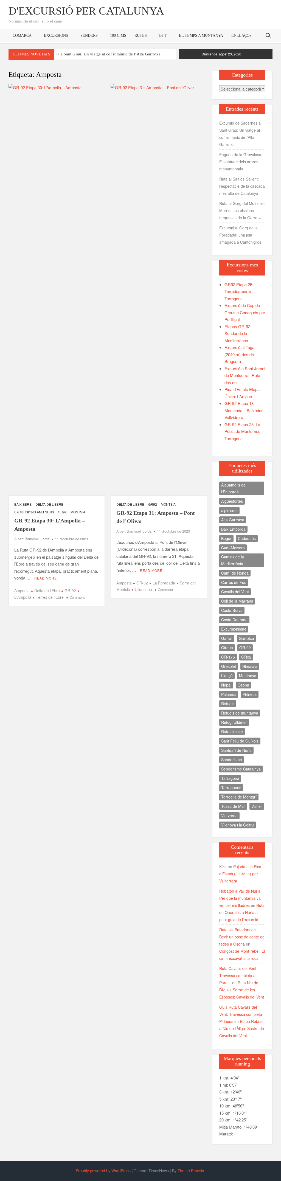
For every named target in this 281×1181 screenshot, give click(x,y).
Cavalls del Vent (235, 591)
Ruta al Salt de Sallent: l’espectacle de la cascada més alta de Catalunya (242, 186)
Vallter (256, 806)
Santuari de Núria (236, 750)
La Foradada (164, 583)
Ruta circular (232, 731)
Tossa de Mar (233, 806)
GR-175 (228, 657)
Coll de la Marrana (237, 601)
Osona (243, 685)
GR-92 (70, 590)
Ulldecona (143, 589)
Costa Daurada (234, 619)
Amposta (22, 590)
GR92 (246, 657)
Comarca (22, 35)
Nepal (226, 685)
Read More (45, 578)
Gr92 (62, 512)
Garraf (226, 638)
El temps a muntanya (201, 35)
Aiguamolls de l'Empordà (233, 488)
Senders (89, 35)
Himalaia (249, 666)
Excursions (56, 35)
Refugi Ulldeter (234, 722)
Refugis (227, 703)
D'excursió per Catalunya (86, 11)
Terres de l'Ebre (50, 597)
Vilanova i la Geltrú (237, 825)
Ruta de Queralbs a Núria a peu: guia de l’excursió (242, 912)
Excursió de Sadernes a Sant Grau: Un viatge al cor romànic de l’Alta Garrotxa (91, 54)
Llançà (227, 675)
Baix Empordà (233, 529)
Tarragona (230, 778)
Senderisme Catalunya (241, 769)
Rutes (140, 35)
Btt (163, 35)
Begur (226, 538)
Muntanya (247, 675)
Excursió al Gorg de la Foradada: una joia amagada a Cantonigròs (240, 235)
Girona (227, 647)
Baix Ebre (23, 504)
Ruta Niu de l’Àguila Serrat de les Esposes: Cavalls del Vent (241, 990)
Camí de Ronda (235, 573)
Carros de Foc (233, 582)
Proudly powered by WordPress (103, 1170)
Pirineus (250, 694)
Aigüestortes (232, 501)
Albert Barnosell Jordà (31, 538)
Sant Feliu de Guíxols (239, 741)
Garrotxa (246, 638)
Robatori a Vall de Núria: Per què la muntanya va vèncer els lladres (240, 898)
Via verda (229, 815)
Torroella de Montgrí (239, 797)
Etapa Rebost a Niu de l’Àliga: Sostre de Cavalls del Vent (241, 1028)
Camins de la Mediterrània (232, 560)
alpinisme (229, 510)
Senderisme (231, 759)
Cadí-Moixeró (233, 547)
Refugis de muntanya (239, 713)
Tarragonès (231, 787)
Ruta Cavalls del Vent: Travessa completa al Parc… (238, 975)
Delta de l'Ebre (49, 504)
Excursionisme (233, 629)
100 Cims (118, 35)
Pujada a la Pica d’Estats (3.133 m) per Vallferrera (240, 874)
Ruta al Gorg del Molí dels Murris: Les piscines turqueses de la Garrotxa (242, 210)
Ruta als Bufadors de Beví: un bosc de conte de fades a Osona (242, 937)
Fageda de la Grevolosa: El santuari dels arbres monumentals (240, 161)
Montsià (78, 512)
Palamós (228, 694)
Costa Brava (232, 610)
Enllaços (241, 35)
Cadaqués (247, 538)
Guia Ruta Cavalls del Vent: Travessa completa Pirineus (240, 1014)
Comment (77, 597)
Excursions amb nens (34, 512)
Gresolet (228, 666)
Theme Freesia (191, 1170)
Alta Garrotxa (232, 519)
